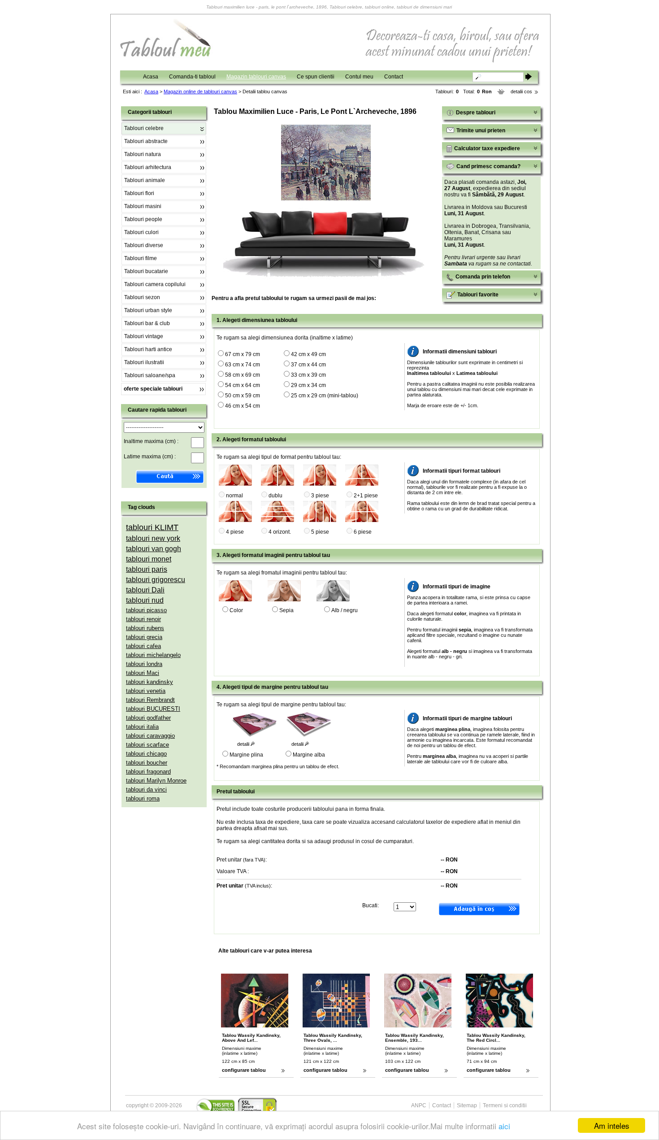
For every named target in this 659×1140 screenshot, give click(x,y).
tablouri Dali (145, 590)
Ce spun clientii (315, 77)
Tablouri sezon (142, 297)
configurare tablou (244, 1070)
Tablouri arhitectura (147, 167)
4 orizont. (280, 532)
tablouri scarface (147, 744)
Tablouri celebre (144, 128)
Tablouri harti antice (148, 349)
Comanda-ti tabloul (192, 77)
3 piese (320, 495)
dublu (275, 495)
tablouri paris (146, 569)
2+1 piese (366, 495)
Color (236, 610)
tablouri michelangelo (153, 655)
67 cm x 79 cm (242, 354)
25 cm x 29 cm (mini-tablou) (324, 395)
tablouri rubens (145, 628)
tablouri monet (148, 559)
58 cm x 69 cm (242, 375)
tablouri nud (145, 600)
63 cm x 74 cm (242, 364)
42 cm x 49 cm (308, 354)
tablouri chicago (146, 753)
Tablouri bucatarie (146, 271)
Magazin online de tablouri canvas (200, 91)
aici (504, 1125)
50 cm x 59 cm (242, 395)
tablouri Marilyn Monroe (156, 780)
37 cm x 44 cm (308, 364)
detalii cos (521, 91)
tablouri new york (153, 538)
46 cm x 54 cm (242, 406)
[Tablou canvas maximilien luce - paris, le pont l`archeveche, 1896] (326, 199)
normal (234, 495)
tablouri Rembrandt (150, 699)
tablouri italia (142, 726)
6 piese (363, 532)
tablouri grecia (144, 637)
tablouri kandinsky (149, 682)
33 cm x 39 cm (308, 375)
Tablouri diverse (143, 245)
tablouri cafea (143, 646)
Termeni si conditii (505, 1105)
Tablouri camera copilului (155, 284)
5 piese (320, 532)
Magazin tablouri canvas (256, 77)
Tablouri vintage (143, 336)
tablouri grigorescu (155, 579)
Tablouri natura (142, 154)
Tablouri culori (141, 232)
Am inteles (611, 1125)
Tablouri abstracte (146, 141)
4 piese (235, 532)
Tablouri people (143, 219)
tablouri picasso (146, 610)
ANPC (418, 1105)
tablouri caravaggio (150, 735)
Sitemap (467, 1105)
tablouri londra (144, 664)
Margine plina (246, 755)
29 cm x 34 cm (308, 385)
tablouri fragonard (148, 771)
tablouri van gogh (153, 549)
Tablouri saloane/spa (149, 375)
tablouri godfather (148, 717)
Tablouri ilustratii (144, 362)
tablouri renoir (143, 619)
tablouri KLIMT (152, 527)
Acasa (150, 77)
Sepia (286, 610)
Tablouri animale (144, 180)
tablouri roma (143, 798)
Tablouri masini (142, 206)
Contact (393, 77)
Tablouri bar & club (147, 323)
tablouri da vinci (146, 789)
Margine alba (309, 755)
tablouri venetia (145, 690)
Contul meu (359, 77)
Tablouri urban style (148, 310)
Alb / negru (344, 610)
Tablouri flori (139, 193)
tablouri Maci (142, 673)
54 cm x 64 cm (242, 385)
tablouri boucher (146, 762)
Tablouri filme (140, 258)
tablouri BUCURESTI (153, 708)
